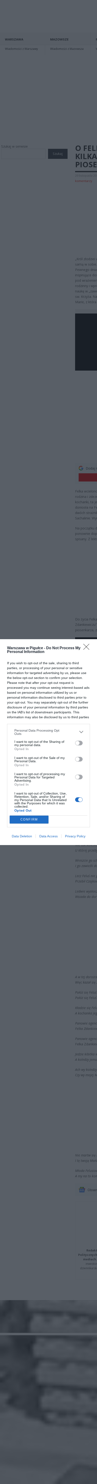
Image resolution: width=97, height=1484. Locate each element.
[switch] (79, 743)
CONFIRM (29, 819)
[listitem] (48, 732)
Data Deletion (22, 836)
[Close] (87, 648)
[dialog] (48, 742)
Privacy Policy (75, 836)
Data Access (48, 836)
